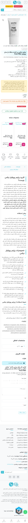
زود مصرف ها (8, 6)
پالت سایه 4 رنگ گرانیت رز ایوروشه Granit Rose (21, 137)
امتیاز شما (24, 378)
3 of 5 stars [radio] (6, 381)
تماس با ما (11, 447)
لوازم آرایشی (20, 15)
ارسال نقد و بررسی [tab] (14, 169)
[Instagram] (18, 477)
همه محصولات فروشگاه (22, 433)
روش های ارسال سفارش (7, 440)
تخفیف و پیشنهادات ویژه (21, 435)
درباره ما (11, 445)
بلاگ (12, 435)
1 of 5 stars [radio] (21, 381)
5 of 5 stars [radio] (13, 383)
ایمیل (24, 405)
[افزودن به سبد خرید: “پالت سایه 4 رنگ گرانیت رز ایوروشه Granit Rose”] (23, 144)
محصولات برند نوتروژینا (22, 447)
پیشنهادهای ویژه (17, 6)
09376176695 (10, 464)
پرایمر (8, 15)
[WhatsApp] (14, 477)
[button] (3, 20)
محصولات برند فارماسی (22, 445)
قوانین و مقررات (9, 442)
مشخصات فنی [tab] (7, 167)
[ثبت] (2, 472)
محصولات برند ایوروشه (22, 440)
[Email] (10, 477)
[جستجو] (2, 10)
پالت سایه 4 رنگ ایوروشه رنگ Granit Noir (7, 137)
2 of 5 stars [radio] (13, 381)
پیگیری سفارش (10, 438)
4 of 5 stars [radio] (21, 383)
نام (25, 398)
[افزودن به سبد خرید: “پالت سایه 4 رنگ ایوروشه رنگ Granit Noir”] (10, 144)
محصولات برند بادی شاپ (21, 442)
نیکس (24, 97)
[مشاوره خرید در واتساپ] (25, 512)
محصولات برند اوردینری (22, 438)
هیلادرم (11, 433)
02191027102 (18, 462)
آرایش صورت (14, 15)
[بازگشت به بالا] (25, 167)
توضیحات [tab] (18, 167)
